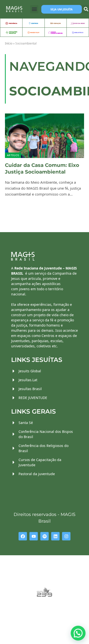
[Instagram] (66, 536)
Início (8, 43)
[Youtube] (33, 536)
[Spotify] (44, 536)
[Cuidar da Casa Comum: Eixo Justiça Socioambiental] (44, 135)
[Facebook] (23, 536)
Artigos (13, 155)
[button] (34, 9)
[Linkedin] (55, 536)
